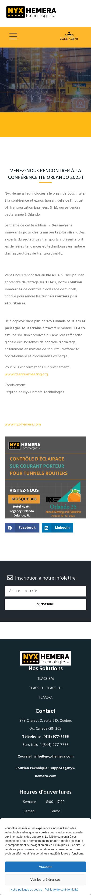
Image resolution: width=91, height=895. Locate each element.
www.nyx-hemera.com (23, 425)
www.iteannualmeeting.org (26, 374)
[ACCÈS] (69, 33)
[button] (22, 528)
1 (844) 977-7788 (54, 745)
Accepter (45, 867)
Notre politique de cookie (26, 889)
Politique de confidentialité (61, 889)
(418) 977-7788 (56, 737)
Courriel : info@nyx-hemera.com (46, 757)
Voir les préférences (45, 879)
